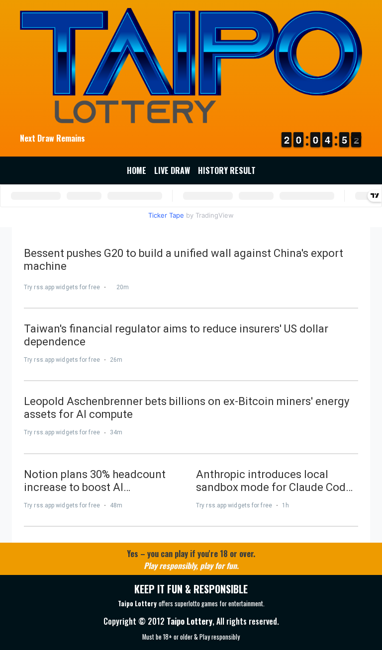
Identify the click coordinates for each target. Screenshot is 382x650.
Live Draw (172, 170)
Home (136, 170)
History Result (227, 170)
